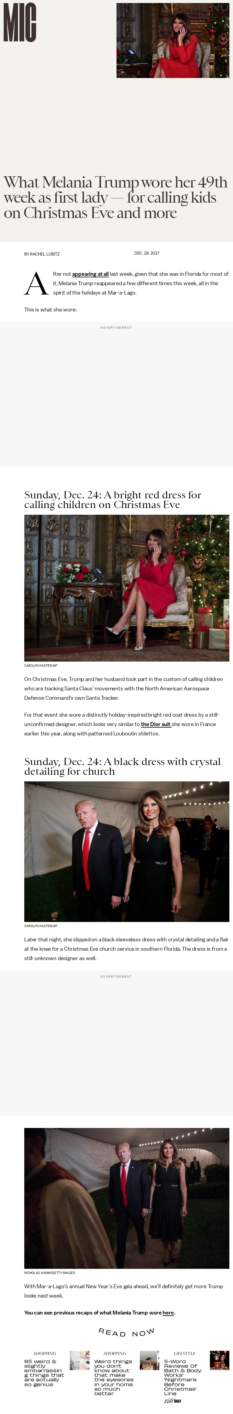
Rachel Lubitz (45, 254)
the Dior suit (156, 724)
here (168, 1312)
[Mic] (20, 22)
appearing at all (90, 274)
